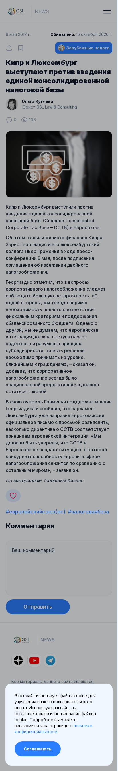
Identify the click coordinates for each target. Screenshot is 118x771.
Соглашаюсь (38, 748)
